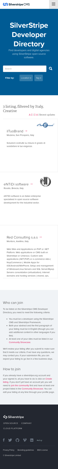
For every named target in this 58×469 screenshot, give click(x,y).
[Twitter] (11, 440)
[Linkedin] (33, 440)
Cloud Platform (12, 428)
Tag (38, 78)
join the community (20, 385)
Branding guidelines (26, 450)
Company (26, 423)
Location (25, 78)
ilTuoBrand (15, 131)
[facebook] (5, 440)
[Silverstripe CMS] (16, 5)
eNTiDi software (16, 184)
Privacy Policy (8, 450)
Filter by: (9, 78)
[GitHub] (19, 440)
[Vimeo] (26, 440)
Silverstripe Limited (13, 455)
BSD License (42, 450)
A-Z (31, 114)
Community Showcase (19, 342)
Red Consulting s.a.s (22, 237)
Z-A (36, 114)
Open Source (10, 423)
